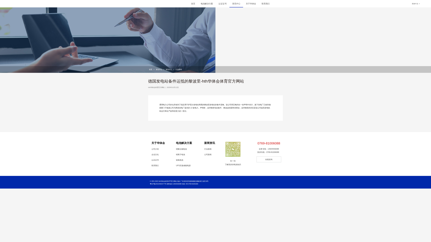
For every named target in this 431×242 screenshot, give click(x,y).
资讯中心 (236, 4)
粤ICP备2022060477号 (158, 184)
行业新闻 (179, 69)
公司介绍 (155, 149)
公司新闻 (207, 155)
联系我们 (266, 4)
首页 (193, 4)
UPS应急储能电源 (183, 165)
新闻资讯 (209, 142)
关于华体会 (251, 4)
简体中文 (415, 4)
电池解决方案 (207, 4)
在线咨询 (268, 159)
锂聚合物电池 (181, 149)
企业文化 (155, 155)
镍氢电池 (179, 160)
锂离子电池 (180, 155)
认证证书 (223, 4)
